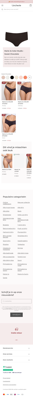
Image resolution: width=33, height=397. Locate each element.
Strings (20, 248)
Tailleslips (21, 244)
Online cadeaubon (7, 203)
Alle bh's (21, 207)
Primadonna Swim (7, 269)
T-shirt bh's (22, 225)
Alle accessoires (8, 257)
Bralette (6, 225)
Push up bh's (22, 228)
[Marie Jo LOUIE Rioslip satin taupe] (19, 161)
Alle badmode (8, 253)
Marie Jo (6, 274)
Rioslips (6, 244)
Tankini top (22, 257)
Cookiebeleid (6, 381)
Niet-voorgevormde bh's (23, 220)
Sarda (5, 278)
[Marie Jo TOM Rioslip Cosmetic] (6, 161)
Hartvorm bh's (8, 232)
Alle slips (6, 211)
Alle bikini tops (23, 253)
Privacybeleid (9, 308)
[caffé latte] (16, 77)
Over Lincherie (8, 360)
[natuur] (8, 77)
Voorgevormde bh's (8, 219)
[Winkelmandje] (31, 5)
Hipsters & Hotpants (6, 248)
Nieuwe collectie (24, 202)
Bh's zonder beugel (7, 236)
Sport (20, 260)
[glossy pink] (21, 77)
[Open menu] (2, 5)
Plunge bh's (22, 232)
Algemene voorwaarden (9, 384)
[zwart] (12, 77)
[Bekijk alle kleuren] (30, 77)
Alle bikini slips (8, 260)
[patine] (3, 77)
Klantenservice (8, 348)
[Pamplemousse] (25, 77)
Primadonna (7, 264)
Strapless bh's (23, 236)
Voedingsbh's (22, 241)
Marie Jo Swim (23, 274)
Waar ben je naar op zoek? (11, 9)
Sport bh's (6, 241)
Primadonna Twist (22, 264)
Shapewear (7, 215)
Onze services (7, 354)
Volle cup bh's (23, 215)
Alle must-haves (9, 207)
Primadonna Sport (22, 269)
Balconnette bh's (9, 228)
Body (19, 211)
